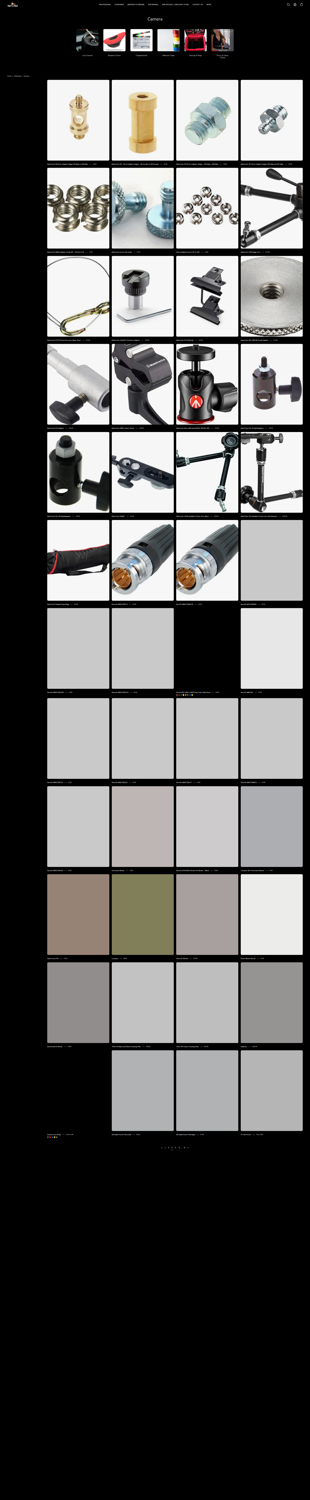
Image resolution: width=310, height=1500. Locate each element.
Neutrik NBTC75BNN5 (248, 604)
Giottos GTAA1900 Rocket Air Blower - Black (192, 870)
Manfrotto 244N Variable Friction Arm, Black (192, 516)
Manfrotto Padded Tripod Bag (58, 604)
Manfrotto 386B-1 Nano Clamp (123, 428)
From (70, 1134)
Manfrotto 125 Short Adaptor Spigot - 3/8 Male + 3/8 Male (197, 164)
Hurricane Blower (118, 870)
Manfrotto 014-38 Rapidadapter (59, 516)
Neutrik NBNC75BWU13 (184, 604)
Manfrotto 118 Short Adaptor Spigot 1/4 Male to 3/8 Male (67, 164)
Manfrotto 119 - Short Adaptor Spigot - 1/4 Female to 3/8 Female (135, 164)
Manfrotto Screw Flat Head (122, 252)
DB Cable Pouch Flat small (121, 1135)
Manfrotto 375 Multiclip (185, 340)
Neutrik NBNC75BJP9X (55, 692)
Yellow (192, 695)
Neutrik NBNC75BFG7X (120, 692)
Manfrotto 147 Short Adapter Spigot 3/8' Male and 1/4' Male (262, 164)
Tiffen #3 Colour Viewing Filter (187, 1047)
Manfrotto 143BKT (118, 516)
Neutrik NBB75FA (247, 692)
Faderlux (244, 1047)
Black (177, 695)
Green (181, 695)
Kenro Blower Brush (248, 958)
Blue (190, 695)
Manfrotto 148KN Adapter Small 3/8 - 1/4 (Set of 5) (65, 252)
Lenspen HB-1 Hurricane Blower (252, 870)
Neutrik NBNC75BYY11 (120, 604)
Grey (188, 695)
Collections (17, 76)
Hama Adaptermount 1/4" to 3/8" (188, 252)
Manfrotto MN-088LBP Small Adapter (254, 340)
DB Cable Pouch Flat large (185, 1135)
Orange (185, 695)
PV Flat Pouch (246, 1135)
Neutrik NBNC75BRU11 (249, 782)
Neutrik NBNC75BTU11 (55, 782)
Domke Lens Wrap (54, 1135)
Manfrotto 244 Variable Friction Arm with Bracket (259, 516)
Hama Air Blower (182, 958)
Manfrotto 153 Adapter (55, 428)
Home (9, 76)
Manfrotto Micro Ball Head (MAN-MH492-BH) (193, 428)
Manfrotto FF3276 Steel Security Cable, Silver (64, 340)
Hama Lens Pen (53, 958)
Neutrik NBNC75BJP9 (55, 870)
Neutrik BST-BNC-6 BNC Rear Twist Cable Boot (193, 692)
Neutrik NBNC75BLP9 (119, 782)
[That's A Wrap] (22, 4)
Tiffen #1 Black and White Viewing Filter (126, 1047)
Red (179, 695)
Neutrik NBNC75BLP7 (184, 782)
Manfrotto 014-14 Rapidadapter (252, 428)
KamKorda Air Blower (55, 1047)
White (183, 695)
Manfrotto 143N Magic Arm (250, 252)
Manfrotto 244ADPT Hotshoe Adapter (126, 340)
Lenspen (115, 958)
